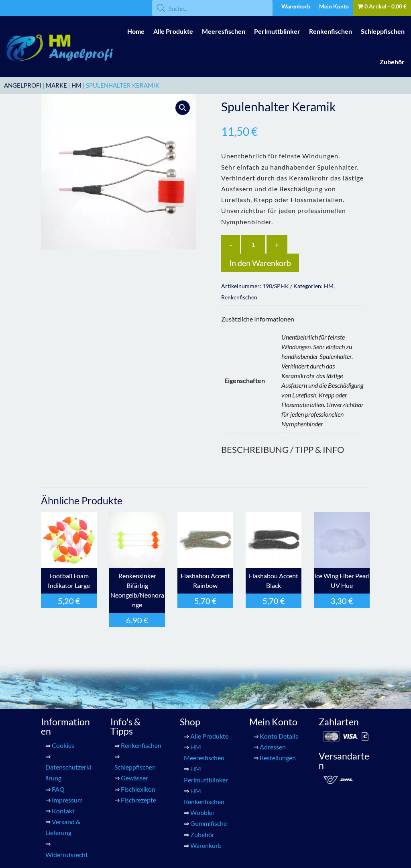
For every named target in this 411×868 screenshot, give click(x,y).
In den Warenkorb (260, 263)
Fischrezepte (138, 800)
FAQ (58, 789)
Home (135, 31)
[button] (182, 107)
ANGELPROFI (22, 85)
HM (76, 85)
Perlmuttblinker (277, 31)
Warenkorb (295, 7)
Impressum (67, 800)
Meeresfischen (223, 31)
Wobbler (202, 812)
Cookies (63, 745)
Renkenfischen (330, 31)
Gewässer (134, 778)
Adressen (273, 747)
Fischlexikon (138, 789)
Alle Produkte (173, 31)
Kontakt (63, 811)
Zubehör (392, 62)
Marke (56, 85)
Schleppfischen (383, 31)
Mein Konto (334, 7)
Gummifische (208, 823)
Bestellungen (278, 758)
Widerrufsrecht (66, 854)
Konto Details (279, 736)
